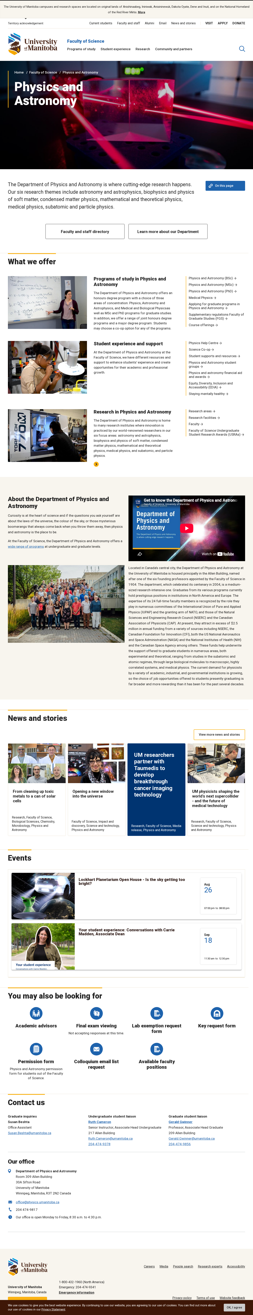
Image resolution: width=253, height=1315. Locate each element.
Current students (100, 23)
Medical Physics (201, 298)
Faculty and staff (128, 23)
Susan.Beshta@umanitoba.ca (29, 1133)
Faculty (194, 424)
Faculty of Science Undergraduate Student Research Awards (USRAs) (215, 432)
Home (19, 72)
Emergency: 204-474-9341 (77, 1287)
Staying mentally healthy (207, 394)
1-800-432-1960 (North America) (81, 1282)
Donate (238, 23)
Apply (223, 23)
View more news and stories (219, 734)
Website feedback (232, 1298)
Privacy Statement (53, 1309)
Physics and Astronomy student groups (212, 364)
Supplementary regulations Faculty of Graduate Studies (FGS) (216, 316)
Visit (209, 23)
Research (143, 49)
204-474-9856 (180, 1144)
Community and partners (173, 49)
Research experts (210, 1266)
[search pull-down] (242, 49)
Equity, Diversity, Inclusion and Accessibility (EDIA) (211, 385)
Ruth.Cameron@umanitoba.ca (110, 1138)
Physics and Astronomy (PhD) (211, 291)
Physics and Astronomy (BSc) (211, 278)
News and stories (183, 23)
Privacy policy (182, 1298)
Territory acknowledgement (25, 23)
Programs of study (81, 49)
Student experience (116, 49)
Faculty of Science (85, 41)
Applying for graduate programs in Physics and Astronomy (214, 306)
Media (164, 1266)
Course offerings (201, 325)
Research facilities (202, 418)
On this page (224, 186)
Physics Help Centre (203, 343)
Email (162, 23)
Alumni (149, 23)
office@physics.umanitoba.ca (37, 1202)
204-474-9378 (99, 1144)
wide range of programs (26, 546)
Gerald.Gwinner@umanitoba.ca (192, 1138)
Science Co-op (199, 349)
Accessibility (236, 1266)
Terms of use (205, 1298)
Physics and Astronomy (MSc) (211, 285)
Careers (149, 1266)
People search (183, 1266)
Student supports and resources (213, 356)
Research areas (200, 411)
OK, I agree (234, 1307)
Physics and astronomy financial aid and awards (215, 375)
